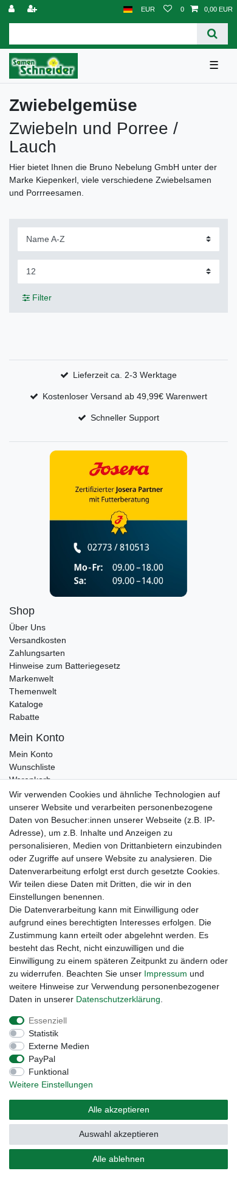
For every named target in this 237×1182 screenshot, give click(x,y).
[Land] (128, 9)
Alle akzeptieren (118, 1109)
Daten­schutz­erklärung (118, 999)
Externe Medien (59, 1046)
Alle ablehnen (118, 1159)
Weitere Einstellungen (51, 1084)
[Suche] (212, 34)
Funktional (49, 1072)
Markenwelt (31, 678)
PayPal (42, 1059)
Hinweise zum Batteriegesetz (64, 666)
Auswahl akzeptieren (119, 1134)
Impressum (165, 973)
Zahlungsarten (37, 653)
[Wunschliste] (167, 9)
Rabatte (24, 717)
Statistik (43, 1033)
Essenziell (48, 1020)
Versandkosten (37, 640)
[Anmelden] (12, 9)
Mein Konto (31, 754)
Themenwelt (33, 691)
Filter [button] (42, 297)
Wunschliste (32, 767)
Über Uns (27, 627)
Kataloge (26, 704)
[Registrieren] (33, 9)
